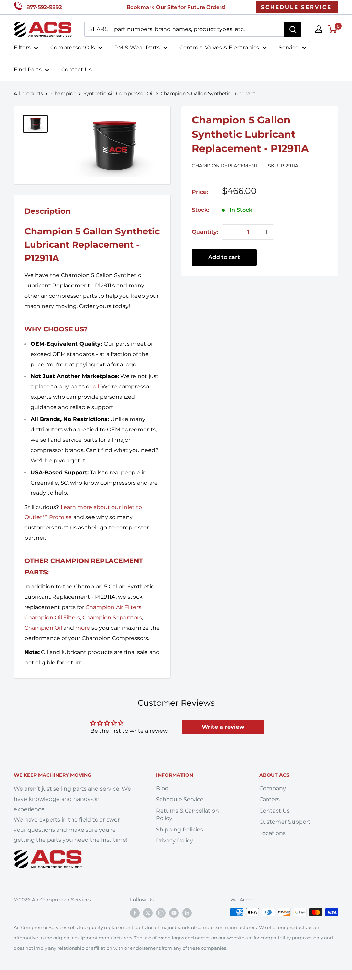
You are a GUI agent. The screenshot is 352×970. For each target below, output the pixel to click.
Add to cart (224, 257)
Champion (63, 93)
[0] (332, 29)
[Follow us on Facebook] (135, 913)
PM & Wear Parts (137, 47)
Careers (269, 799)
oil (96, 386)
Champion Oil (43, 628)
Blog (162, 788)
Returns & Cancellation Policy (187, 814)
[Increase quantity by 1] (266, 232)
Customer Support (285, 821)
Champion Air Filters (113, 607)
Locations (272, 833)
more (82, 628)
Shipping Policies (179, 829)
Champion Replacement (225, 166)
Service (289, 47)
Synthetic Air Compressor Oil (118, 93)
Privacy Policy (174, 840)
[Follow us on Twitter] (148, 913)
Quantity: (205, 232)
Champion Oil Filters (52, 617)
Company (272, 788)
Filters (22, 47)
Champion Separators (112, 617)
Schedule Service (180, 799)
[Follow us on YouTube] (174, 913)
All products (28, 93)
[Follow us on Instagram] (161, 913)
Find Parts (28, 69)
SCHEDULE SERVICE (296, 7)
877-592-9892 (44, 7)
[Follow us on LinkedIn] (187, 913)
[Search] (292, 29)
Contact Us (76, 69)
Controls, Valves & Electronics (219, 47)
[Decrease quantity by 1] (229, 232)
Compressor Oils (72, 47)
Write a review (223, 727)
